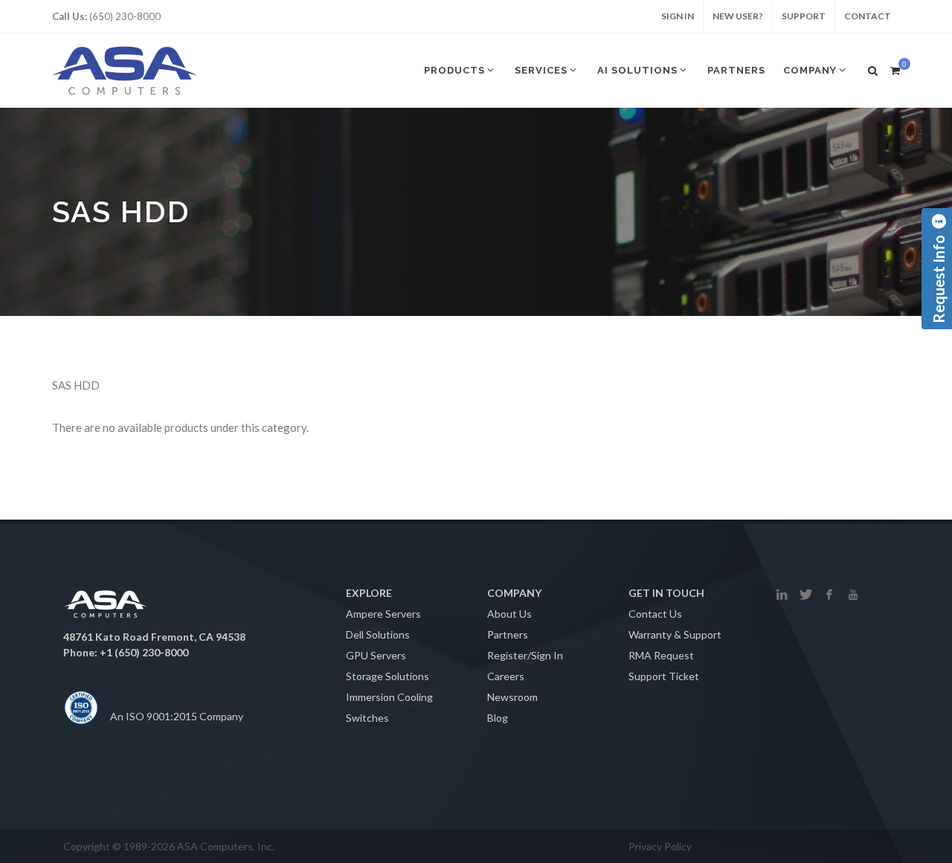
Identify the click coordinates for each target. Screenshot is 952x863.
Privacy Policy (660, 846)
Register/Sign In (525, 655)
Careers (505, 676)
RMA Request (661, 655)
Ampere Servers (383, 613)
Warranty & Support (674, 634)
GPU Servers (376, 655)
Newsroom (512, 697)
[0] (895, 68)
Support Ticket (663, 676)
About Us (509, 613)
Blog (497, 717)
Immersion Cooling (389, 697)
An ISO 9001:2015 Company (176, 716)
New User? (738, 16)
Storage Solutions (387, 676)
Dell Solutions (378, 634)
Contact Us (655, 613)
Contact (867, 16)
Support (804, 16)
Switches (367, 717)
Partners (507, 634)
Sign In (677, 16)
